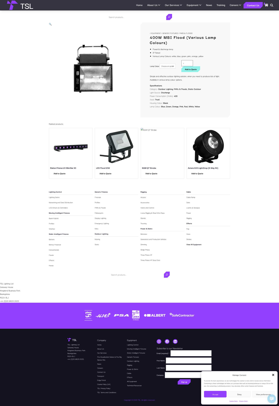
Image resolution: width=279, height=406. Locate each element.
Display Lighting (100, 218)
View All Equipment (193, 244)
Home (139, 5)
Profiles (51, 223)
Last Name (161, 367)
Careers (100, 367)
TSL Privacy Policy (103, 388)
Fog (187, 228)
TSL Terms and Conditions (106, 392)
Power (188, 212)
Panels (51, 265)
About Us (100, 348)
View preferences (263, 394)
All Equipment (132, 381)
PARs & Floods (180, 89)
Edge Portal (101, 380)
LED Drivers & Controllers (58, 207)
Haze (188, 233)
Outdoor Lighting (165, 89)
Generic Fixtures (170, 33)
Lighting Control (55, 191)
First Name (161, 360)
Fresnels (98, 197)
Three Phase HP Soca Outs (150, 260)
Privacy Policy (243, 401)
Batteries (144, 233)
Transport (100, 376)
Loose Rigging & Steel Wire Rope (152, 212)
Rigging (144, 191)
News (209, 5)
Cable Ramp (190, 197)
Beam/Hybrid (53, 218)
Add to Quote (191, 69)
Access (143, 197)
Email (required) (163, 353)
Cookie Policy (233, 401)
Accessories (145, 202)
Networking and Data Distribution (61, 202)
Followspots (99, 212)
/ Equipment (155, 33)
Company (160, 375)
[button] (273, 374)
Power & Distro (146, 228)
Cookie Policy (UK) (104, 384)
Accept (215, 394)
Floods (51, 255)
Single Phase (145, 249)
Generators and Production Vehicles (153, 239)
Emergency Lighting (102, 223)
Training (221, 5)
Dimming (144, 244)
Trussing (143, 223)
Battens (51, 239)
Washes (52, 228)
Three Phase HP (146, 254)
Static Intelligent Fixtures (59, 233)
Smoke (188, 239)
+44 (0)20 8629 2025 (9, 301)
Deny (239, 394)
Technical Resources (134, 385)
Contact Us (253, 5)
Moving (97, 239)
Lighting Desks (54, 197)
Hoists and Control (147, 207)
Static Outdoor (194, 89)
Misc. (97, 228)
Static (97, 244)
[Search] (169, 17)
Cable (188, 191)
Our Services (102, 352)
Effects (51, 260)
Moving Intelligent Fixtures (59, 212)
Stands (143, 218)
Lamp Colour (154, 66)
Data (188, 202)
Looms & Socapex (193, 207)
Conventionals (54, 249)
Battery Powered (55, 244)
